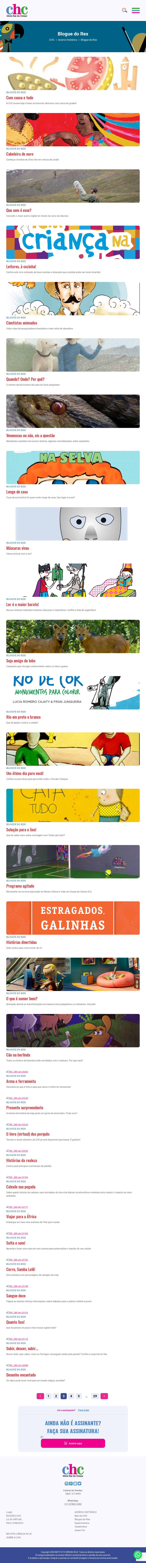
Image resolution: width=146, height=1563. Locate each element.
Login (9, 1512)
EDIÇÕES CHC (13, 1515)
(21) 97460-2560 (73, 1504)
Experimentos (82, 1523)
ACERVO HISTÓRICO (86, 1512)
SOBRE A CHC (13, 1537)
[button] (137, 1555)
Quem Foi (80, 1530)
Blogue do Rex (16, 92)
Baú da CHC (81, 1515)
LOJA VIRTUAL (14, 1519)
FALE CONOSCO (14, 1523)
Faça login (83, 1410)
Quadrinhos (81, 1526)
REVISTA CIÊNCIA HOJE (19, 1533)
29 (95, 1396)
